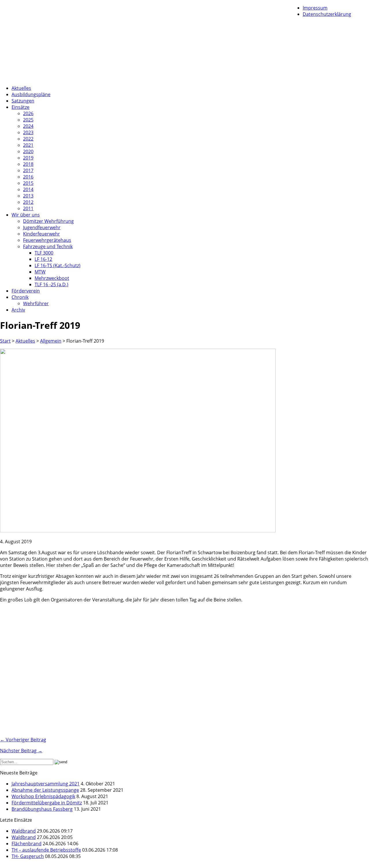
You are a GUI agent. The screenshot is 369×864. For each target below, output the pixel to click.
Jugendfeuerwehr (42, 227)
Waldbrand (24, 831)
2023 (28, 132)
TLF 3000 (44, 253)
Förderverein (26, 291)
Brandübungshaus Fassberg (42, 809)
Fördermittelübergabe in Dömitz (47, 803)
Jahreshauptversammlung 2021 (46, 784)
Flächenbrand (27, 843)
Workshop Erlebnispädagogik (43, 796)
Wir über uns (26, 215)
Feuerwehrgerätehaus (47, 240)
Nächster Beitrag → (21, 750)
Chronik (20, 297)
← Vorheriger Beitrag (23, 739)
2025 (28, 120)
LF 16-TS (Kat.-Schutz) (57, 265)
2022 (28, 139)
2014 (28, 189)
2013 (28, 196)
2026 (28, 113)
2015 (28, 183)
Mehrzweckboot (52, 278)
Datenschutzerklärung (327, 14)
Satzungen (23, 101)
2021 (28, 145)
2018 (28, 164)
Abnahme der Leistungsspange (45, 790)
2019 (28, 158)
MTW (40, 272)
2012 (28, 202)
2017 (28, 170)
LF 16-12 (43, 259)
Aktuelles (21, 88)
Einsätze (20, 107)
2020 (28, 151)
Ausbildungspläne (31, 94)
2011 (28, 208)
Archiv (18, 310)
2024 (28, 126)
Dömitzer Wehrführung (48, 221)
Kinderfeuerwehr (41, 234)
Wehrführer (36, 303)
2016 (28, 177)
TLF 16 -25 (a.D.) (51, 284)
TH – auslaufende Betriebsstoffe (46, 850)
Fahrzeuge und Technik (48, 246)
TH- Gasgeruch (28, 856)
